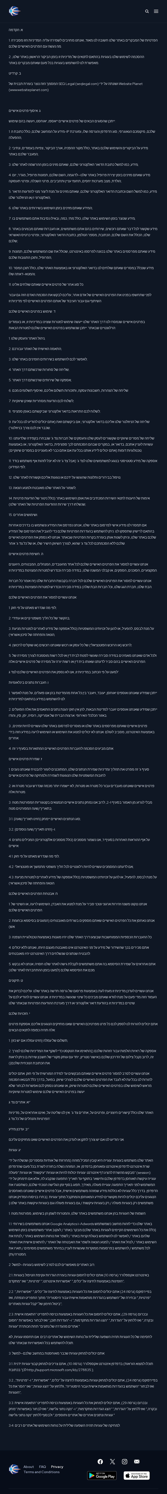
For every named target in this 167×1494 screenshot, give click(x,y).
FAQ (42, 1466)
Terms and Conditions (41, 1472)
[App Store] (137, 1475)
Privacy (57, 1466)
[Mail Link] (136, 1461)
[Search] (147, 11)
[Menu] (156, 11)
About (28, 1466)
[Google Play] (102, 1475)
